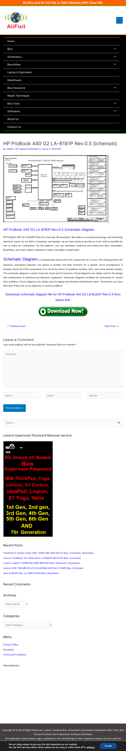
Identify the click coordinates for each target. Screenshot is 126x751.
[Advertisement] (63, 697)
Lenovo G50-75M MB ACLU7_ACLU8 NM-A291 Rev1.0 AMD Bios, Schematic (43, 568)
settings (90, 747)
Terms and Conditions (14, 654)
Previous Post (16, 326)
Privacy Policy (10, 644)
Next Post (112, 326)
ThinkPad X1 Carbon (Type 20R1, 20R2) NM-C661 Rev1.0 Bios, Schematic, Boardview (48, 553)
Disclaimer (8, 649)
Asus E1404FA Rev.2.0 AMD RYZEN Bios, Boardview (31, 573)
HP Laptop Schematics (27, 149)
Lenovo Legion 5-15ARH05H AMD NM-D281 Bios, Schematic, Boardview (41, 563)
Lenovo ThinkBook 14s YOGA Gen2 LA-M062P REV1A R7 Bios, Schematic (42, 558)
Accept (108, 745)
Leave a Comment (51, 149)
